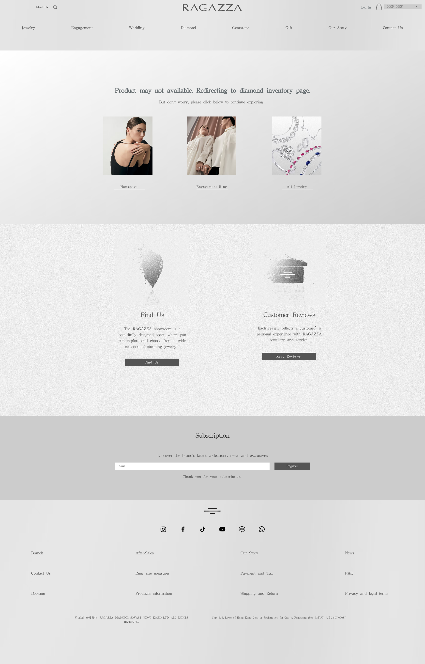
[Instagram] (163, 529)
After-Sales (145, 553)
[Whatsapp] (261, 529)
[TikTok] (202, 529)
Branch (37, 553)
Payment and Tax (257, 573)
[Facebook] (183, 529)
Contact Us (41, 573)
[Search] (71, 7)
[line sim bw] (242, 529)
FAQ (349, 573)
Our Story (249, 553)
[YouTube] (222, 529)
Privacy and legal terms (366, 593)
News (349, 553)
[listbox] (403, 6)
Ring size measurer (152, 573)
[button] (379, 6)
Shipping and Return (258, 593)
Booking (38, 593)
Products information (154, 593)
